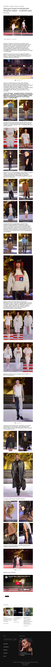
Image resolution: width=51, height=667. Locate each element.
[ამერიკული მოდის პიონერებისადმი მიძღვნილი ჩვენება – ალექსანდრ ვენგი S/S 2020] (18, 25)
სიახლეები (22, 6)
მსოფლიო (17, 6)
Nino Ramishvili (7, 39)
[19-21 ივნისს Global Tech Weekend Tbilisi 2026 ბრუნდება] (18, 611)
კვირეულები (11, 6)
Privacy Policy (25, 664)
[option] (25, 647)
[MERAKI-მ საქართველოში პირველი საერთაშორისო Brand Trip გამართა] (8, 611)
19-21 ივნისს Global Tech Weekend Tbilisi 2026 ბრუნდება (17, 619)
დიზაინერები (6, 6)
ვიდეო (4, 656)
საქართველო (6, 646)
